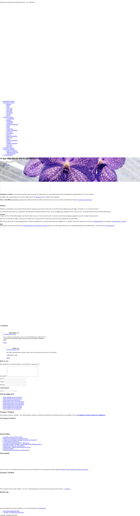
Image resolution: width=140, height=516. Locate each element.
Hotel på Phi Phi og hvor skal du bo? (12, 406)
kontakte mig (42, 508)
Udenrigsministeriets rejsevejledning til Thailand (35, 225)
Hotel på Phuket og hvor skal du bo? (12, 407)
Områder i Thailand (8, 117)
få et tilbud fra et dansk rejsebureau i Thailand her (91, 415)
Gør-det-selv (6, 165)
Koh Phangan (10, 133)
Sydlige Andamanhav (12, 143)
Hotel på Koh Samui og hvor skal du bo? (13, 404)
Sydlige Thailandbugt (12, 130)
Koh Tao (8, 134)
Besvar (5, 342)
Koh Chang (9, 108)
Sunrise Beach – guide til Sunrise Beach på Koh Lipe (17, 447)
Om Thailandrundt (8, 155)
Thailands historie (11, 153)
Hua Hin (8, 114)
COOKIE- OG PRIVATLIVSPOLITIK (13, 512)
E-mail (2, 382)
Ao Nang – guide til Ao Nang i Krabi (12, 437)
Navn (2, 379)
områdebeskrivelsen (98, 221)
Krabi (7, 107)
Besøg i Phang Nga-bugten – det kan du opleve (15, 438)
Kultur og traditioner (11, 150)
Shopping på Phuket (8, 448)
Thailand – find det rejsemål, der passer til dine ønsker (74, 469)
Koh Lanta (9, 111)
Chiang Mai (9, 123)
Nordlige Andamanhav (12, 124)
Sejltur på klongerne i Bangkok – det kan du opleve (16, 450)
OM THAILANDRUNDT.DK (11, 511)
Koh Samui (9, 110)
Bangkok (8, 104)
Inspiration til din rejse (9, 101)
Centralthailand (10, 118)
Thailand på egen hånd (12, 152)
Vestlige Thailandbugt (12, 140)
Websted (2, 385)
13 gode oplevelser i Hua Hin (118, 221)
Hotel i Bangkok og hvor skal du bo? (12, 397)
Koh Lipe (8, 146)
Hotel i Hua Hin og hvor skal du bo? (12, 398)
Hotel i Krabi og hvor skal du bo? (11, 400)
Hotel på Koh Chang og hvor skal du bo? (13, 401)
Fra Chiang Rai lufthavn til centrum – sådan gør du (16, 443)
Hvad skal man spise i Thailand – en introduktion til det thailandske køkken (22, 444)
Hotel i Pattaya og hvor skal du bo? (12, 409)
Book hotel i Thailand (8, 102)
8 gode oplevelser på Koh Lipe (11, 441)
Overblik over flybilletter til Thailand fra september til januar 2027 (20, 440)
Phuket (8, 105)
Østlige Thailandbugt (11, 136)
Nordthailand (9, 121)
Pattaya (8, 115)
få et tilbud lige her (109, 225)
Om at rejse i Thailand (9, 149)
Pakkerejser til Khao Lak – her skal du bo (13, 445)
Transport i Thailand (8, 147)
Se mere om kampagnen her (85, 199)
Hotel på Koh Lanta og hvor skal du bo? (13, 403)
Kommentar (3, 376)
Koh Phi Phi (9, 113)
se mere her (67, 489)
